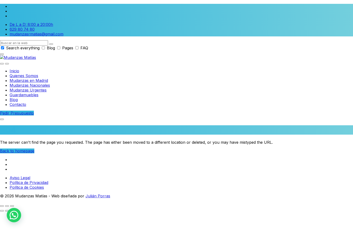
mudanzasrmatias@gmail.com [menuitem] (36, 34)
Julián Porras (97, 196)
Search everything (23, 48)
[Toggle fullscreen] (7, 206)
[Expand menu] (7, 63)
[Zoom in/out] (12, 206)
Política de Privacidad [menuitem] (29, 182)
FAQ (83, 48)
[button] (14, 215)
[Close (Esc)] (2, 206)
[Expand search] (2, 63)
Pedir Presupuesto (17, 113)
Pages (67, 48)
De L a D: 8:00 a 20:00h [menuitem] (31, 24)
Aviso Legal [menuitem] (20, 177)
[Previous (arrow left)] (2, 211)
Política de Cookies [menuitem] (27, 187)
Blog (51, 48)
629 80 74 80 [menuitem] (22, 29)
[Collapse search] (2, 54)
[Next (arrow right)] (7, 211)
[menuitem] (14, 71)
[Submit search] (51, 44)
